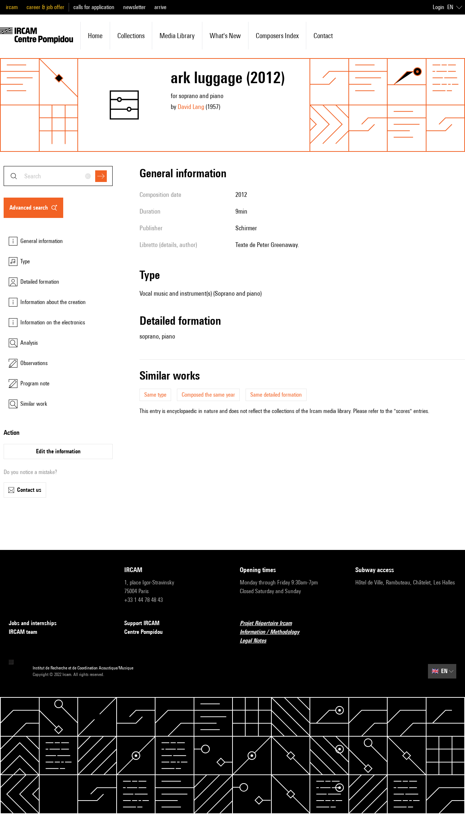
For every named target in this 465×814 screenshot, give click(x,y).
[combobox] (58, 176)
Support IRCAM (141, 623)
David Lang (191, 106)
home (95, 36)
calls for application (93, 7)
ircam (12, 7)
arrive (160, 7)
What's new (225, 36)
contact (323, 36)
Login (438, 7)
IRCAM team (23, 631)
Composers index (277, 36)
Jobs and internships (33, 623)
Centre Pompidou (143, 631)
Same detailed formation (276, 394)
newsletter (134, 7)
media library (177, 36)
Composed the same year (208, 394)
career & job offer (45, 7)
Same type (155, 394)
